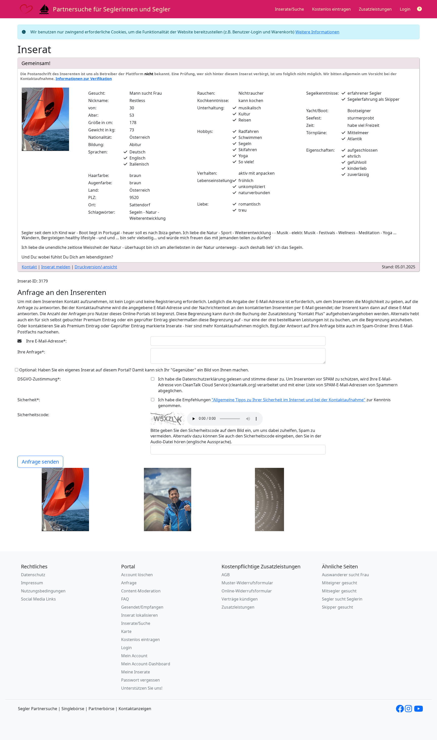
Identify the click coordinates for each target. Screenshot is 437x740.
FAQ (125, 599)
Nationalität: (100, 137)
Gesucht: (96, 93)
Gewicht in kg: (101, 130)
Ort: (92, 205)
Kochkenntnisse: (213, 100)
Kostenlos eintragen (331, 9)
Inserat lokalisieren (139, 615)
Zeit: (310, 125)
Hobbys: (205, 131)
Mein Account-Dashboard (145, 664)
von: (92, 108)
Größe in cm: (100, 122)
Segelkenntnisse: (322, 93)
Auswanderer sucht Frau (345, 574)
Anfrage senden (40, 461)
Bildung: (96, 144)
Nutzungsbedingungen (43, 591)
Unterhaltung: (210, 108)
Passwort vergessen (140, 680)
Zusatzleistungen (375, 9)
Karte (126, 631)
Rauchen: (206, 93)
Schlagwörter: (101, 212)
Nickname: (98, 100)
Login (405, 9)
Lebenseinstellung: (215, 180)
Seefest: (313, 118)
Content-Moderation (141, 591)
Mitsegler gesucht (339, 591)
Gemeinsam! (35, 63)
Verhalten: (207, 173)
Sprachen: (97, 152)
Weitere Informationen (317, 32)
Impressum (32, 583)
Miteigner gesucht (339, 583)
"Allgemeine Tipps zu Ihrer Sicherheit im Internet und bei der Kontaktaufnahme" (288, 400)
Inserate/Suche (289, 9)
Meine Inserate (135, 672)
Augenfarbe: (100, 183)
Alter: (93, 115)
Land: (93, 190)
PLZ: (92, 197)
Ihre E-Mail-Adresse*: (46, 341)
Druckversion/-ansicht (96, 267)
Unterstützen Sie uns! (141, 688)
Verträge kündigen (240, 599)
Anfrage (129, 583)
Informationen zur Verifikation (84, 78)
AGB (226, 574)
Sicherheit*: (28, 400)
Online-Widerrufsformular (247, 591)
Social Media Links (38, 599)
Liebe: (202, 204)
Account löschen (137, 574)
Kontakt (29, 267)
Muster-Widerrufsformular (247, 583)
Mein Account (134, 655)
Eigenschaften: (320, 150)
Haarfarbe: (98, 175)
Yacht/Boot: (317, 110)
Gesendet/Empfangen (142, 607)
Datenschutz (33, 574)
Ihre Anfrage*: (31, 352)
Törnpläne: (316, 132)
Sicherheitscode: (33, 414)
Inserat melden (55, 267)
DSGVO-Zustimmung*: (39, 379)
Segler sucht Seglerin (342, 599)
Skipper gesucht (337, 607)
